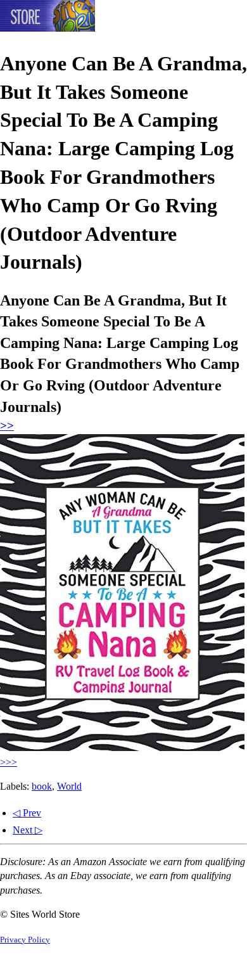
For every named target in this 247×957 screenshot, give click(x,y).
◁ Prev (27, 812)
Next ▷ (27, 830)
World (69, 786)
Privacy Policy (25, 939)
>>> (8, 762)
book (42, 786)
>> (7, 425)
